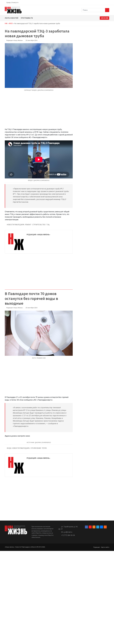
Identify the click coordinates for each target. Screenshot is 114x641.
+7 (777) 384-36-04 (68, 535)
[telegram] (103, 2)
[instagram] (98, 2)
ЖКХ (11, 23)
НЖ (6, 23)
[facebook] (95, 2)
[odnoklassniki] (100, 2)
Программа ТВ (27, 18)
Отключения (36, 448)
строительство (39, 225)
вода (9, 448)
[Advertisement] (39, 110)
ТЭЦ (48, 225)
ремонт (28, 225)
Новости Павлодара (15, 225)
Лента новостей (11, 18)
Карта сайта (105, 547)
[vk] (106, 2)
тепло (44, 448)
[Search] (107, 10)
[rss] (108, 2)
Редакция (96, 547)
